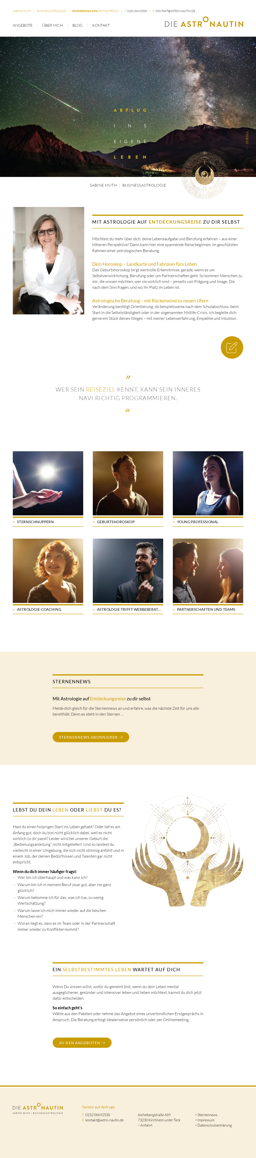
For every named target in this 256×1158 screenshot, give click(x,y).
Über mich (52, 25)
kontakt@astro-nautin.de (175, 11)
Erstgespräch (95, 11)
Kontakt (101, 25)
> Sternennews (206, 1115)
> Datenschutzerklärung (213, 1125)
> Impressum (204, 1120)
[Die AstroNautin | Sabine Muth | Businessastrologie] (204, 21)
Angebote (23, 25)
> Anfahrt (145, 1125)
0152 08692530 (137, 11)
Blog (77, 25)
